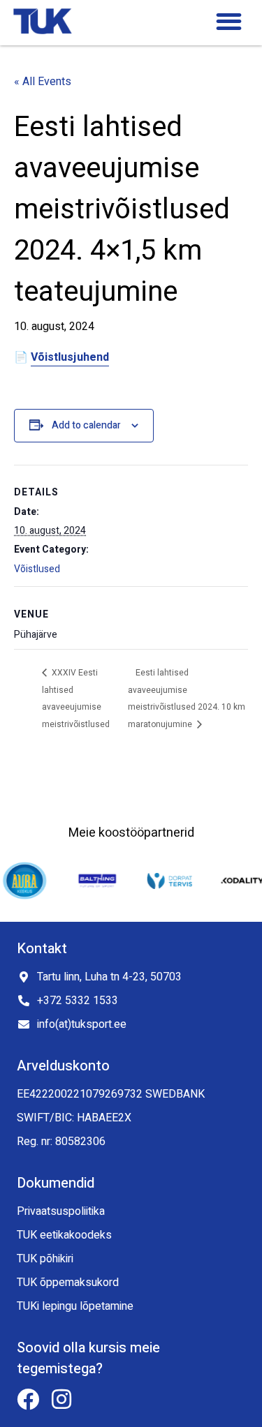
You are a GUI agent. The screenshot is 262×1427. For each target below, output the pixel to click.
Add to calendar (86, 425)
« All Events (42, 81)
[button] (228, 22)
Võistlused (37, 569)
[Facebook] (28, 1399)
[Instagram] (61, 1399)
